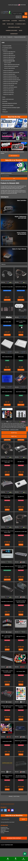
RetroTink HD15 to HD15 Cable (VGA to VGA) (7, 462)
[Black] (20, 327)
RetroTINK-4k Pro (21, 461)
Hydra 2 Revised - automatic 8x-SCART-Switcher (21, 566)
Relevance (3, 264)
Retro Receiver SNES (7, 321)
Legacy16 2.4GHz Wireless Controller (21, 322)
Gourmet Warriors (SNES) (7, 741)
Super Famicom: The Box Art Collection (7, 776)
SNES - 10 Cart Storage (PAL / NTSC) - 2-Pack (7, 636)
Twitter (5, 810)
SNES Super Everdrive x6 (20, 636)
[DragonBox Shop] (6, 12)
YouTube (9, 810)
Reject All (14, 436)
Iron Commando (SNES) (21, 671)
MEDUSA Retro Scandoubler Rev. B (21, 741)
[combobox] (19, 13)
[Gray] (21, 327)
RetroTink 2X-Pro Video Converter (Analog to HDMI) (7, 531)
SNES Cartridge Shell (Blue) (7, 391)
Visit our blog (14, 155)
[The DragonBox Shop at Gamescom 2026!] (14, 135)
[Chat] (25, 854)
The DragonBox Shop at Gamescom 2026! (8, 140)
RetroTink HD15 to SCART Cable (21, 531)
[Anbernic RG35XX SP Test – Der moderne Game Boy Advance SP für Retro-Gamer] (14, 123)
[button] (22, 5)
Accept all (14, 432)
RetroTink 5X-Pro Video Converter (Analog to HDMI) (7, 497)
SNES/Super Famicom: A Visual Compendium (21, 706)
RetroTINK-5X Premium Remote (7, 601)
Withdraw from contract (14, 838)
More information (5, 429)
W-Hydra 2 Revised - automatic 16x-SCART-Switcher (7, 671)
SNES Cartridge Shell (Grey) (7, 356)
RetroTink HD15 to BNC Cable (20, 286)
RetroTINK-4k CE (21, 496)
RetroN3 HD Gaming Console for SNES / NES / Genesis (7, 706)
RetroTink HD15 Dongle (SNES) (7, 286)
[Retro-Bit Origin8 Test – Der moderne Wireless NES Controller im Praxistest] (14, 146)
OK (14, 178)
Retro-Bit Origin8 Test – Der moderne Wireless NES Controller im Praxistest (12, 152)
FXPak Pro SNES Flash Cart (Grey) (7, 566)
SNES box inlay (21, 356)
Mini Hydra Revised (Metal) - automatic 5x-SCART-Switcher (20, 776)
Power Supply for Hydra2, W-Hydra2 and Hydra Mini (21, 601)
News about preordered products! (7, 804)
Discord (12, 810)
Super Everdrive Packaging (21, 391)
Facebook (2, 810)
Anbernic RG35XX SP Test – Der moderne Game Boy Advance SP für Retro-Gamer (13, 129)
